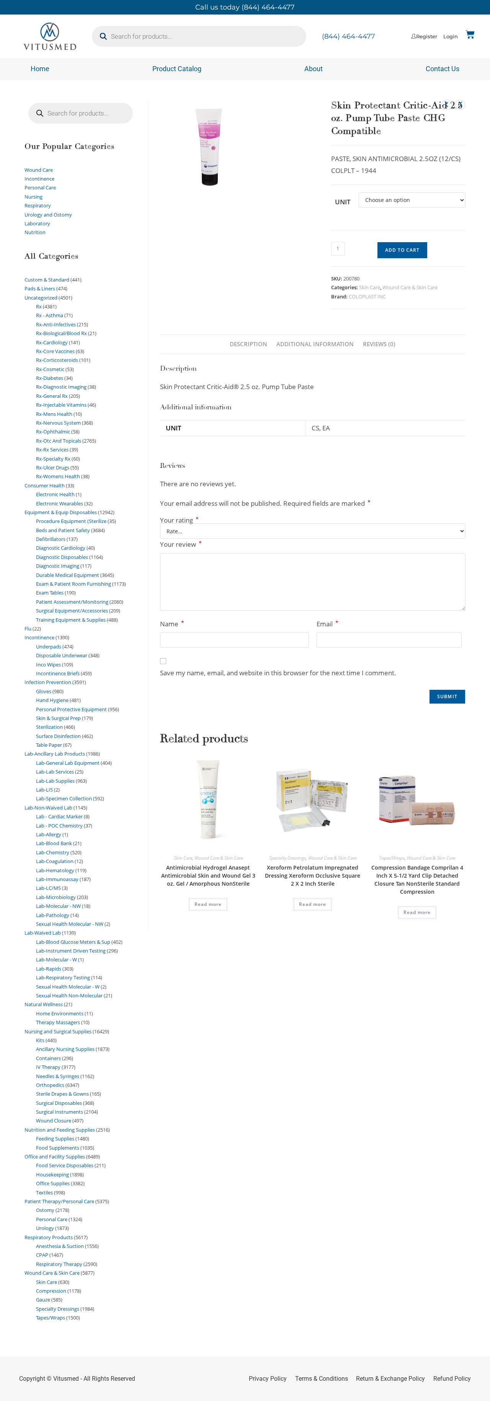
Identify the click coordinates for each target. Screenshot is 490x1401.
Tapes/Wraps (392, 858)
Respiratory (37, 205)
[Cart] (470, 34)
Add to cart (402, 250)
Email (327, 623)
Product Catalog (176, 69)
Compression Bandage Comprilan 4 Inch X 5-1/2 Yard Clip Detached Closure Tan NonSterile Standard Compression (417, 879)
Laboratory (37, 223)
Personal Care (40, 187)
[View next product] (460, 104)
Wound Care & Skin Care (410, 287)
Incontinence (39, 178)
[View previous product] (446, 104)
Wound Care (38, 169)
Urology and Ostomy (48, 214)
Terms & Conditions (321, 1378)
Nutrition (35, 232)
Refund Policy (452, 1378)
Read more (208, 904)
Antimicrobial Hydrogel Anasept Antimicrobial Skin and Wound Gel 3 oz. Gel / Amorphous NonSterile (208, 875)
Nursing (33, 196)
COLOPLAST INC (367, 296)
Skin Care (369, 287)
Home (40, 69)
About (313, 69)
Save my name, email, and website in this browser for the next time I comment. (278, 672)
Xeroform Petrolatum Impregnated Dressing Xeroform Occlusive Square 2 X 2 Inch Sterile (312, 875)
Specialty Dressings (287, 858)
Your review (181, 544)
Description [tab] (248, 344)
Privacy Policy (268, 1378)
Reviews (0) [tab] (379, 344)
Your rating (179, 520)
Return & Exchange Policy (390, 1378)
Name (172, 623)
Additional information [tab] (315, 344)
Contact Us (442, 69)
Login (450, 36)
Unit (343, 201)
